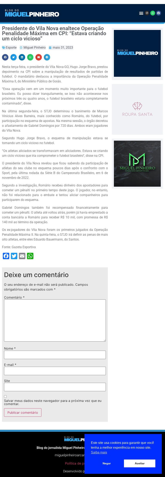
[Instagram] (146, 13)
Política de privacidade (82, 463)
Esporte (11, 47)
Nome (10, 348)
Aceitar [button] (139, 463)
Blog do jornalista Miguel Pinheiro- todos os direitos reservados (82, 448)
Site (7, 380)
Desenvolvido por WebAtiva (82, 471)
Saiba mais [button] (99, 452)
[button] (141, 13)
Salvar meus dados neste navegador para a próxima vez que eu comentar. (52, 402)
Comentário (14, 297)
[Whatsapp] (152, 13)
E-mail (10, 364)
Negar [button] (107, 463)
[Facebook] (158, 13)
